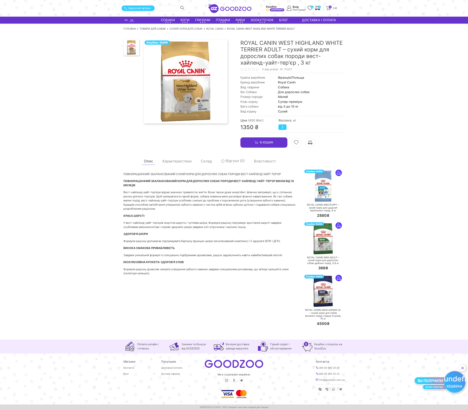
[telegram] (241, 380)
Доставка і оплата (319, 20)
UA (131, 20)
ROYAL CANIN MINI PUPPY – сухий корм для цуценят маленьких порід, (323, 207)
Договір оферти (170, 373)
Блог (283, 20)
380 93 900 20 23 (328, 367)
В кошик (266, 142)
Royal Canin (214, 28)
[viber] (327, 389)
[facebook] (234, 380)
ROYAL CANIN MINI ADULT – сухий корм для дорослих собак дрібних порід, (323, 260)
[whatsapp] (334, 389)
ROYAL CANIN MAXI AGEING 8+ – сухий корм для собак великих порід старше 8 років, (323, 314)
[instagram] (227, 380)
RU (126, 20)
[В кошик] (312, 196)
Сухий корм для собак (186, 28)
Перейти (327, 196)
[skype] (320, 389)
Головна (129, 28)
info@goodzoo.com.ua (331, 380)
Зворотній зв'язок (139, 8)
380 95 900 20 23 (328, 373)
